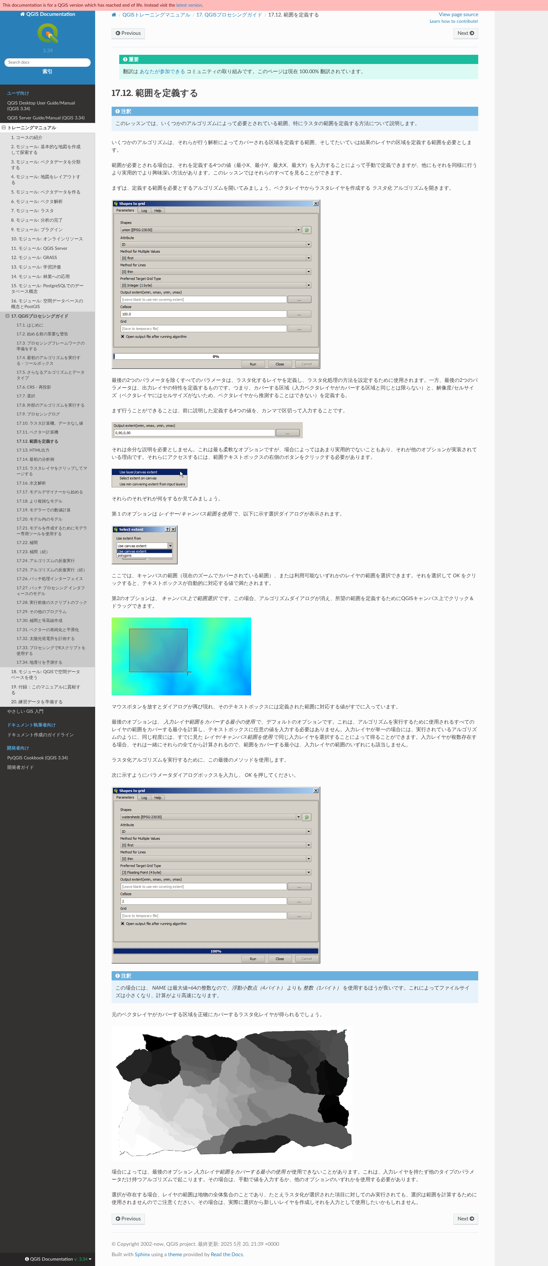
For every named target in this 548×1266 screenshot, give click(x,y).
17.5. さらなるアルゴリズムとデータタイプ (50, 375)
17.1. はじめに (29, 325)
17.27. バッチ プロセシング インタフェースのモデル (50, 591)
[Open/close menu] (3, 128)
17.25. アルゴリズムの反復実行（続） (51, 570)
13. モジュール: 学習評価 (36, 267)
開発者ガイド (20, 767)
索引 (47, 71)
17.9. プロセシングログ (38, 414)
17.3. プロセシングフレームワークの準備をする (50, 346)
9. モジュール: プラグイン (37, 229)
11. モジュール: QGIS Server (39, 248)
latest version (189, 5)
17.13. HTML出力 (32, 450)
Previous (130, 33)
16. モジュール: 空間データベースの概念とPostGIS (47, 304)
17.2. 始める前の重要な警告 (42, 334)
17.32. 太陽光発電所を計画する (45, 639)
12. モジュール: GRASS (34, 257)
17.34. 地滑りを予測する (39, 663)
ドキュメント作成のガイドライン (40, 734)
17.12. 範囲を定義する (37, 442)
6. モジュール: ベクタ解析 (37, 201)
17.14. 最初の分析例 (35, 460)
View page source (458, 14)
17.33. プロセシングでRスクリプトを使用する (51, 651)
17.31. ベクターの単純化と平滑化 (47, 630)
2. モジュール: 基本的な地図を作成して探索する (46, 149)
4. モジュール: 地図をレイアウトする (46, 179)
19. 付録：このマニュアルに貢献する (46, 690)
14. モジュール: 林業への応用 (40, 276)
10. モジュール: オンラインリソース (47, 239)
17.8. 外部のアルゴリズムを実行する (50, 405)
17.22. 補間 (27, 543)
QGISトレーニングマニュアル (156, 14)
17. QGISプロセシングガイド (39, 316)
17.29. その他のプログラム (41, 612)
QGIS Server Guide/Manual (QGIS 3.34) (46, 118)
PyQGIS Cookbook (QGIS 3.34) (37, 758)
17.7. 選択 (25, 396)
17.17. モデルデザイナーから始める (49, 492)
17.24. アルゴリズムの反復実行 (45, 561)
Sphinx (142, 1254)
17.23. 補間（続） (33, 552)
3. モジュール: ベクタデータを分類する (46, 165)
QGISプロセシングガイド (229, 14)
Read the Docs (227, 1254)
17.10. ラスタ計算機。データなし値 (49, 423)
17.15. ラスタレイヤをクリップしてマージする (51, 471)
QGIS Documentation (50, 14)
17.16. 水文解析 (31, 483)
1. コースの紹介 (26, 137)
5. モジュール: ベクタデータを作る (46, 192)
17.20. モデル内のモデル (39, 519)
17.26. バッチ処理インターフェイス (49, 579)
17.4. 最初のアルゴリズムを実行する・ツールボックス (48, 361)
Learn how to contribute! (454, 21)
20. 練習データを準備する (37, 701)
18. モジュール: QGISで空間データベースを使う (45, 674)
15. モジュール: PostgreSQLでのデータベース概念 (47, 288)
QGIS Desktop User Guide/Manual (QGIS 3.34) (41, 106)
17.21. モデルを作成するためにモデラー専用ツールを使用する (51, 531)
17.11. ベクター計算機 (37, 432)
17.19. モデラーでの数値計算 (43, 510)
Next (464, 33)
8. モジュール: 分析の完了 (37, 220)
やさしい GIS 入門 (25, 711)
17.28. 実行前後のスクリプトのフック (51, 603)
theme (175, 1254)
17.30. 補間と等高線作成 (39, 621)
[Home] (114, 14)
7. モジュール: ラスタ (32, 210)
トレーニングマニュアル (31, 127)
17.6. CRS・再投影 (33, 387)
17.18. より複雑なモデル (39, 501)
